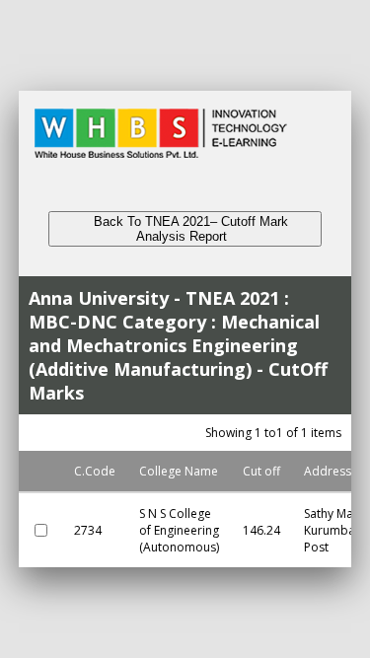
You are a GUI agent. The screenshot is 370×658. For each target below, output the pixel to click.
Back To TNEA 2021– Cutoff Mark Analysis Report (185, 229)
